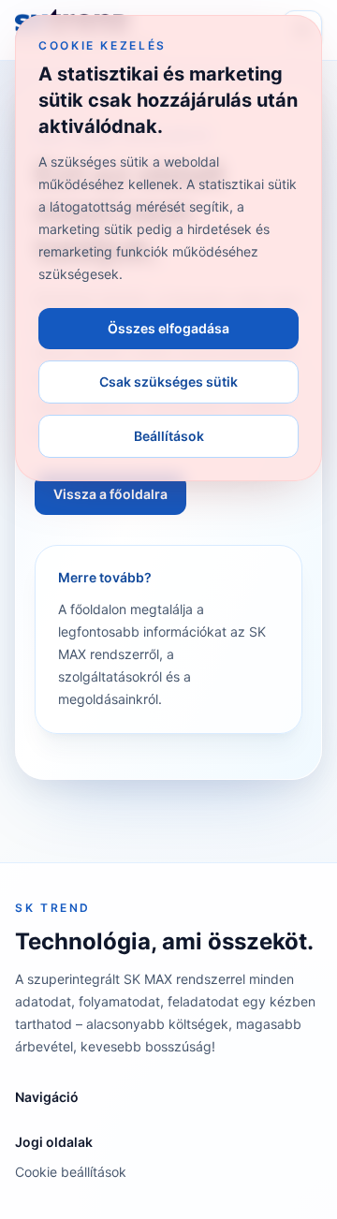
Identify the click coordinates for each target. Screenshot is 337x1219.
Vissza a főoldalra (110, 494)
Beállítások (169, 436)
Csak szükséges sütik (168, 381)
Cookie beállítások (70, 1172)
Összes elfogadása (168, 328)
